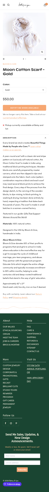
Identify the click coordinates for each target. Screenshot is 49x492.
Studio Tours (10, 390)
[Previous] (4, 59)
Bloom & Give (9, 64)
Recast (6, 382)
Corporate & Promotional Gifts (10, 376)
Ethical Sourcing (12, 330)
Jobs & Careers (11, 341)
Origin (6, 334)
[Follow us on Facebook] (5, 423)
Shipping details (20, 297)
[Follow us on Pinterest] (16, 423)
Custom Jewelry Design (11, 367)
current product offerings (14, 117)
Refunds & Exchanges (33, 342)
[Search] (8, 5)
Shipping (31, 337)
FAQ (29, 326)
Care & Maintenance (34, 332)
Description (9, 138)
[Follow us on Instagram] (11, 423)
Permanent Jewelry (9, 406)
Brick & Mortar (11, 344)
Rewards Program (8, 395)
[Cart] (45, 5)
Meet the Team (10, 337)
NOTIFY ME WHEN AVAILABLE (24, 108)
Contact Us (33, 351)
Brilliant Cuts (10, 386)
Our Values (9, 326)
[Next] (45, 59)
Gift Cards (8, 400)
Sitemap (31, 347)
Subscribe (22, 469)
